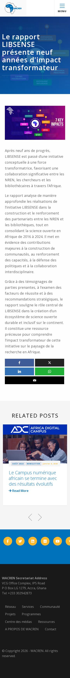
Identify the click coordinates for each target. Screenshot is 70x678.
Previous (30, 517)
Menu (62, 11)
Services (28, 606)
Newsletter (33, 464)
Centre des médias (18, 622)
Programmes (31, 614)
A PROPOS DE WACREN (22, 629)
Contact (50, 629)
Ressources (46, 622)
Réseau (10, 606)
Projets (10, 614)
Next (40, 517)
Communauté (50, 606)
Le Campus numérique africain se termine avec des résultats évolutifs (33, 478)
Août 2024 (18, 464)
